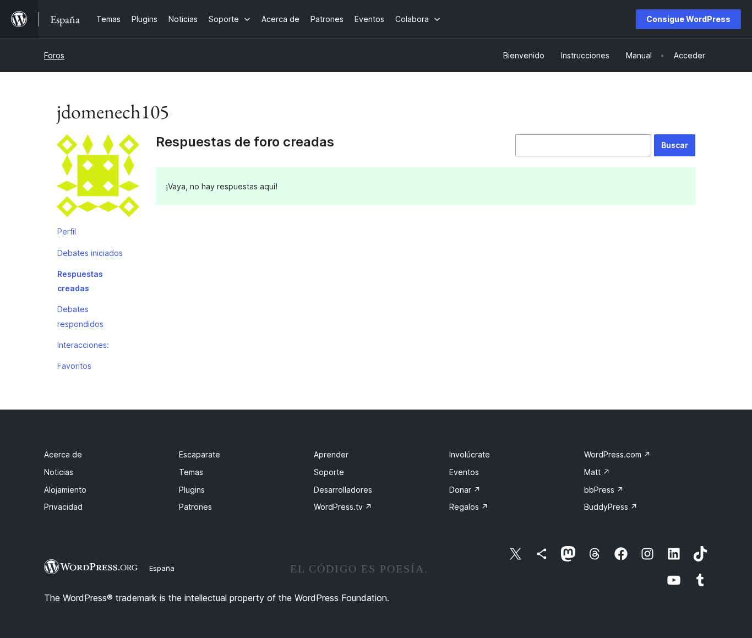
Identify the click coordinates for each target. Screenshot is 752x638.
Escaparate (199, 454)
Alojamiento (65, 489)
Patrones (195, 506)
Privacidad (63, 506)
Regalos (468, 506)
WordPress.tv (343, 506)
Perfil (66, 231)
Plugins (192, 489)
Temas (191, 472)
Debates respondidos (80, 316)
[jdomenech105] (98, 177)
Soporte (329, 472)
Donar (465, 489)
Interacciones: (83, 345)
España (162, 568)
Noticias (58, 472)
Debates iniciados (90, 253)
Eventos (464, 472)
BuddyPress (610, 506)
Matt (597, 472)
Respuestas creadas (80, 281)
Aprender (331, 454)
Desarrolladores (343, 489)
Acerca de (63, 454)
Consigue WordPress (688, 19)
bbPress (604, 489)
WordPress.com (617, 454)
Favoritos (74, 365)
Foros (54, 55)
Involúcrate (469, 454)
